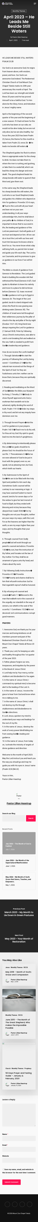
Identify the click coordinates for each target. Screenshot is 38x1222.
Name (5, 1134)
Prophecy (27, 1068)
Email (5, 1145)
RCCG (26, 967)
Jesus (7, 967)
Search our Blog (8, 814)
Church (8, 1068)
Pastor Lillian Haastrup (20, 37)
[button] (35, 4)
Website (5, 1156)
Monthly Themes (19, 11)
